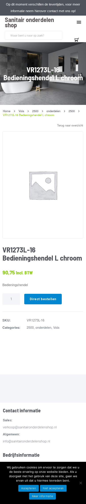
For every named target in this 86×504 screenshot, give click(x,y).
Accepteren (28, 488)
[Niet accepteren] (80, 483)
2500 (30, 327)
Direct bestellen (43, 299)
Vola (56, 327)
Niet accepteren (53, 488)
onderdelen (43, 327)
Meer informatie (42, 496)
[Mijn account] (66, 35)
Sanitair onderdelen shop (29, 22)
